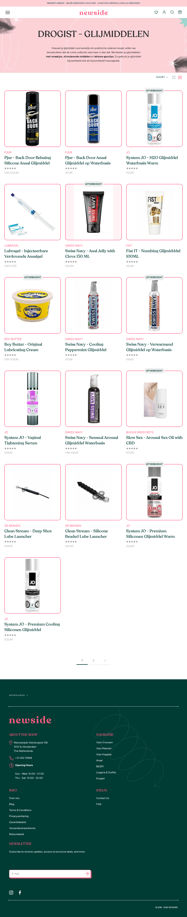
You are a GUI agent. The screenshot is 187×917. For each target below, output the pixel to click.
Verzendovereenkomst (22, 828)
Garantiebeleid (17, 822)
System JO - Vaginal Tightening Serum (22, 440)
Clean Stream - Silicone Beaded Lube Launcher (86, 533)
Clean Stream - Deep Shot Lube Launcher (28, 533)
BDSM (100, 766)
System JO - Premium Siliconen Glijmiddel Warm (150, 533)
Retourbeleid (16, 834)
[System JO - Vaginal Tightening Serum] (32, 399)
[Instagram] (11, 892)
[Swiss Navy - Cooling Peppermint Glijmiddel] (93, 305)
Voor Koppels (104, 754)
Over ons (14, 798)
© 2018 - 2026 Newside (166, 907)
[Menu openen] (7, 12)
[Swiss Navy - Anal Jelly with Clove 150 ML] (93, 212)
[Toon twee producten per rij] (173, 77)
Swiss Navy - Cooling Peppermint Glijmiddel (85, 347)
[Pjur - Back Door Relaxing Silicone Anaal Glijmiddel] (32, 119)
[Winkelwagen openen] (180, 12)
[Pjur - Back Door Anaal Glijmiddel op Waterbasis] (93, 119)
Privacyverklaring (18, 816)
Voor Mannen (104, 748)
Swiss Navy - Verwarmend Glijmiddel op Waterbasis (149, 347)
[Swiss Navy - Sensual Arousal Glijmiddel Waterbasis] (93, 399)
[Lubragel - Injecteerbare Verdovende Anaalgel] (32, 212)
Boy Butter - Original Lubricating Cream (23, 347)
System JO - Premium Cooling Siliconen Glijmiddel (32, 627)
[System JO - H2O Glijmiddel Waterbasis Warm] (154, 119)
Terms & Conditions (20, 810)
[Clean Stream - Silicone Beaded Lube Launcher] (93, 492)
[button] (87, 874)
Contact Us (102, 798)
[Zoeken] (172, 12)
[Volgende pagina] (105, 660)
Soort (160, 77)
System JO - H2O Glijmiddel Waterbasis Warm (152, 160)
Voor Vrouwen (104, 742)
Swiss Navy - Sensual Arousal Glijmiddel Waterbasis (91, 440)
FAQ (98, 804)
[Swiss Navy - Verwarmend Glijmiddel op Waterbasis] (154, 305)
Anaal (99, 760)
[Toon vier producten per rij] (180, 77)
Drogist (100, 778)
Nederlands (17, 695)
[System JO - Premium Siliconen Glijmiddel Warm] (154, 492)
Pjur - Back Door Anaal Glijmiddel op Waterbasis (87, 160)
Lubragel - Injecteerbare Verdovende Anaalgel (26, 253)
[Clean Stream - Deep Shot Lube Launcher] (32, 492)
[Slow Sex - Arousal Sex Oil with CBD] (154, 399)
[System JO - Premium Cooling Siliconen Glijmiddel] (32, 585)
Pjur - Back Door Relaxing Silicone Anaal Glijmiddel (27, 160)
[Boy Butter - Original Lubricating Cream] (32, 305)
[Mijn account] (164, 12)
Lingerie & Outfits (106, 772)
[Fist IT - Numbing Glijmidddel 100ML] (154, 212)
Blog (11, 804)
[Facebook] (20, 892)
